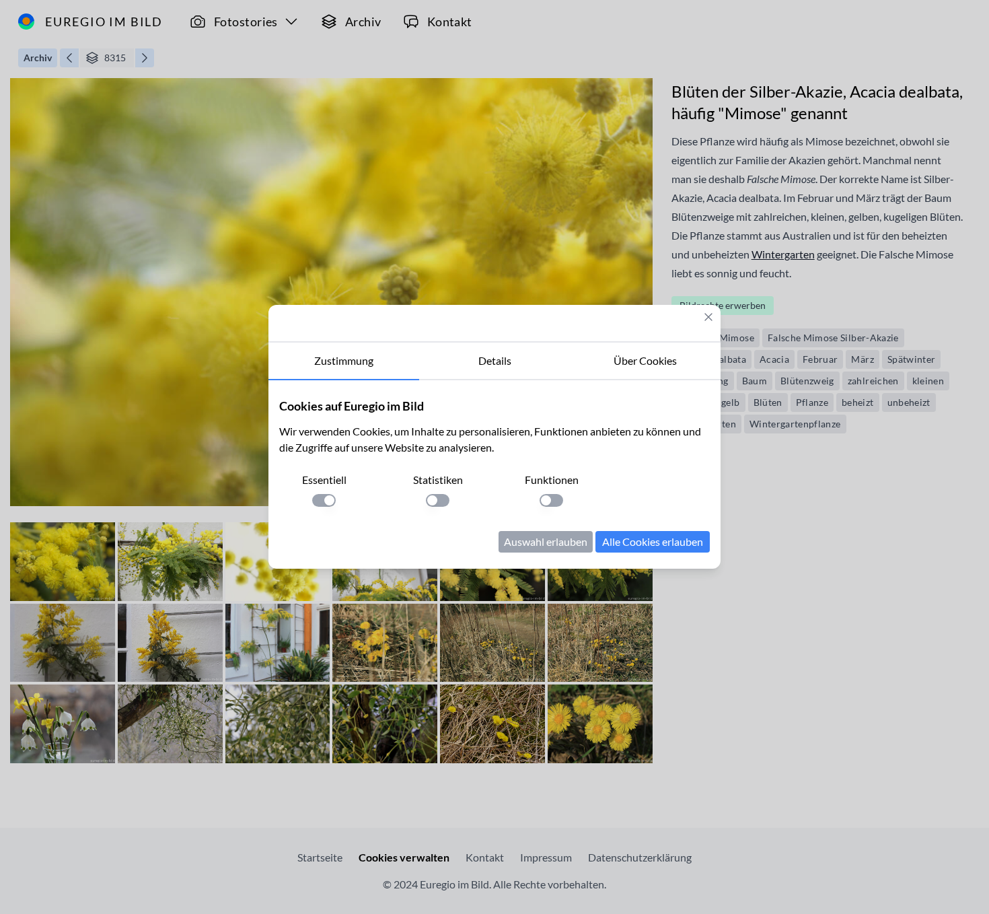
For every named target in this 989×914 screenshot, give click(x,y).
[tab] (343, 361)
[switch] (324, 500)
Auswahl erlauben (545, 541)
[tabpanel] (494, 474)
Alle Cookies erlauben (652, 541)
